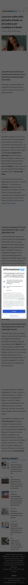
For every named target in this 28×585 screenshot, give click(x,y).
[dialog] (14, 292)
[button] (14, 290)
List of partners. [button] (21, 299)
